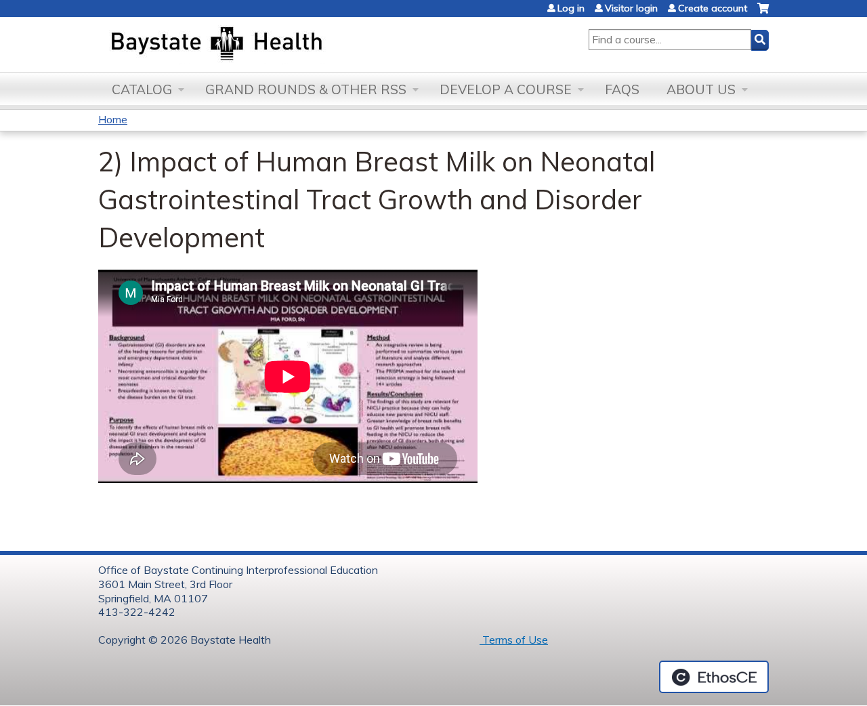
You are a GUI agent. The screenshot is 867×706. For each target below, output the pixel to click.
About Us (701, 89)
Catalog (142, 89)
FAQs (622, 89)
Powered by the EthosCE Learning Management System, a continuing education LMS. (714, 677)
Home (112, 119)
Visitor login (631, 8)
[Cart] (763, 13)
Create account (712, 8)
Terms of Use (514, 639)
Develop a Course (506, 89)
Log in (571, 8)
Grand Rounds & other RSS (305, 89)
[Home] (280, 44)
